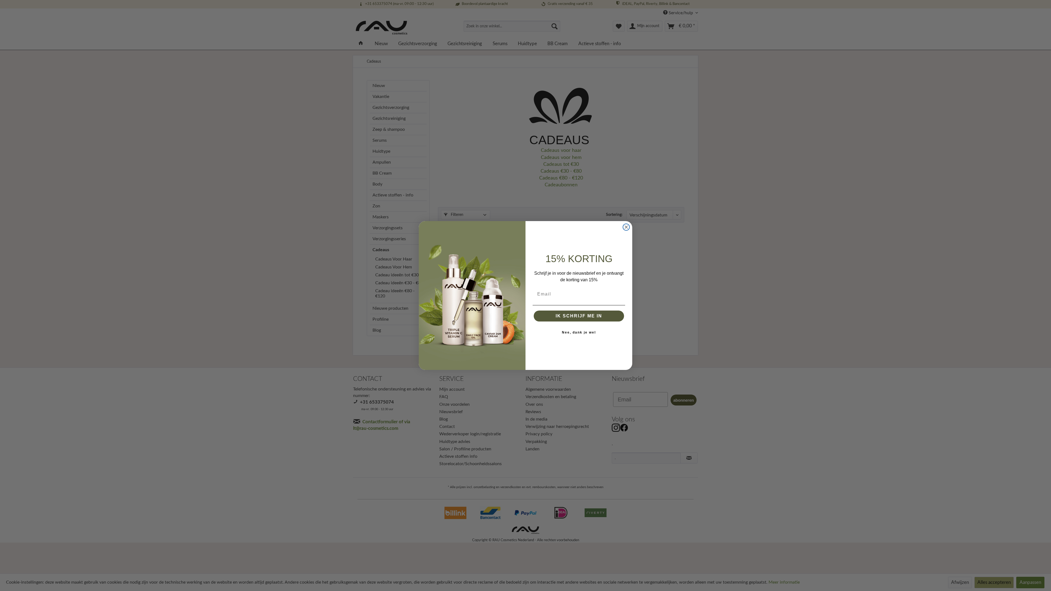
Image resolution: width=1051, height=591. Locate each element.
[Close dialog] (626, 227)
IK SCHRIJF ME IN (579, 316)
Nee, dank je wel (579, 332)
